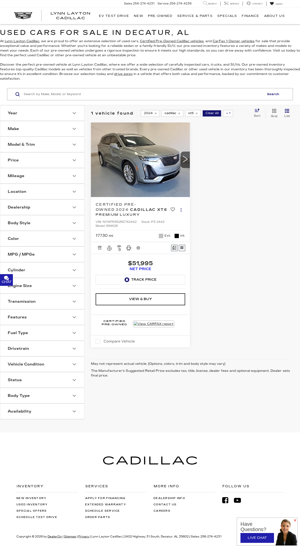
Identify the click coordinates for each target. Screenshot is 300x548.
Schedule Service (102, 510)
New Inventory (31, 498)
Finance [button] (250, 16)
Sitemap (70, 536)
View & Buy (140, 299)
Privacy (83, 536)
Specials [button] (227, 16)
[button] (185, 160)
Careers (162, 510)
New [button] (138, 16)
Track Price (144, 280)
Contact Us (165, 504)
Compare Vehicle (119, 341)
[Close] (295, 520)
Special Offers (31, 510)
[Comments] (174, 248)
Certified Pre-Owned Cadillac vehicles (172, 41)
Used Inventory (32, 504)
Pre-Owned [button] (160, 16)
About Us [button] (274, 16)
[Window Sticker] (182, 248)
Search (273, 94)
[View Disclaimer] (138, 248)
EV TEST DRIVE (114, 16)
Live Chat (257, 538)
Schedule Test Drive (36, 517)
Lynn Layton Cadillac (22, 41)
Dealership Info (169, 498)
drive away (123, 74)
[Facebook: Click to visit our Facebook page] (227, 500)
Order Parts (97, 517)
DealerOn (55, 536)
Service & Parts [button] (195, 16)
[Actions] (181, 210)
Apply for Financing (105, 498)
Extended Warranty (105, 504)
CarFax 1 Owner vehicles (234, 41)
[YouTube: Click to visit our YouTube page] (240, 500)
